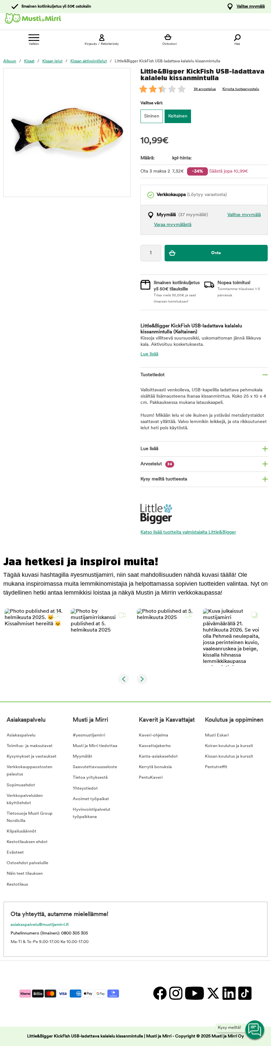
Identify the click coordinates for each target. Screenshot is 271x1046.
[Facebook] (160, 993)
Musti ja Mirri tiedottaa (95, 746)
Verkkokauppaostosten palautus (29, 770)
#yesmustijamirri (89, 735)
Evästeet (15, 852)
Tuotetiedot (152, 375)
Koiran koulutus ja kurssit (229, 746)
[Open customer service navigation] (255, 1030)
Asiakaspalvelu (21, 735)
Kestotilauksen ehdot (27, 842)
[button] (34, 637)
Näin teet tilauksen (25, 873)
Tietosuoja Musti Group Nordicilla (30, 817)
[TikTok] (244, 993)
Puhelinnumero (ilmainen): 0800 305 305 (49, 933)
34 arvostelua (205, 89)
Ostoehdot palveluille (27, 863)
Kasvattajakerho (155, 746)
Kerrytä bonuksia (155, 767)
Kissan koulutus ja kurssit (229, 756)
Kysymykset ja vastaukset (32, 756)
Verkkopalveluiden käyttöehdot (25, 799)
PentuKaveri (151, 777)
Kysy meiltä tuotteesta (163, 479)
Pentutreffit (216, 767)
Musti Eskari (217, 735)
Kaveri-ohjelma (153, 735)
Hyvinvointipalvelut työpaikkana (91, 813)
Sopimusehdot (21, 785)
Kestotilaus (17, 884)
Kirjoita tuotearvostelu (240, 89)
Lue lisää (149, 354)
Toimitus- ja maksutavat (30, 746)
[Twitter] (213, 993)
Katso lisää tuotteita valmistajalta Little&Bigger (188, 532)
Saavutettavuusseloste (95, 767)
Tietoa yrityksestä (90, 777)
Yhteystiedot (85, 788)
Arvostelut (156, 464)
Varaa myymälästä (172, 224)
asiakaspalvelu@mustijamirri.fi (40, 925)
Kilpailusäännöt (21, 831)
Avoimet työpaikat (91, 799)
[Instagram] (175, 993)
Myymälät (82, 756)
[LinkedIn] (229, 993)
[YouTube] (194, 993)
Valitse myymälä (251, 7)
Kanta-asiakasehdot (158, 756)
